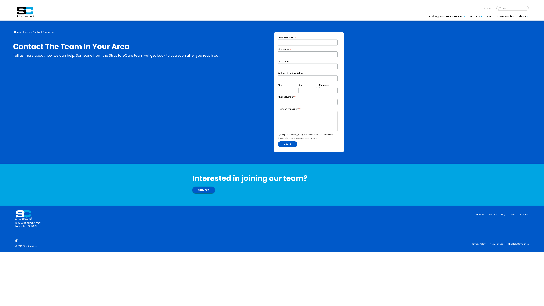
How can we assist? (289, 109)
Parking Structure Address (292, 73)
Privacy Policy (478, 244)
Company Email (287, 37)
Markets (493, 214)
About (513, 214)
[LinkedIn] (17, 241)
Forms (26, 32)
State (302, 85)
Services (480, 214)
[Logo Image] (25, 12)
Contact (488, 8)
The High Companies (518, 244)
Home (17, 32)
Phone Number (287, 97)
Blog (503, 214)
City (281, 85)
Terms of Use (496, 244)
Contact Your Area (43, 32)
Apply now (203, 189)
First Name (284, 49)
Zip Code (325, 85)
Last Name (284, 61)
